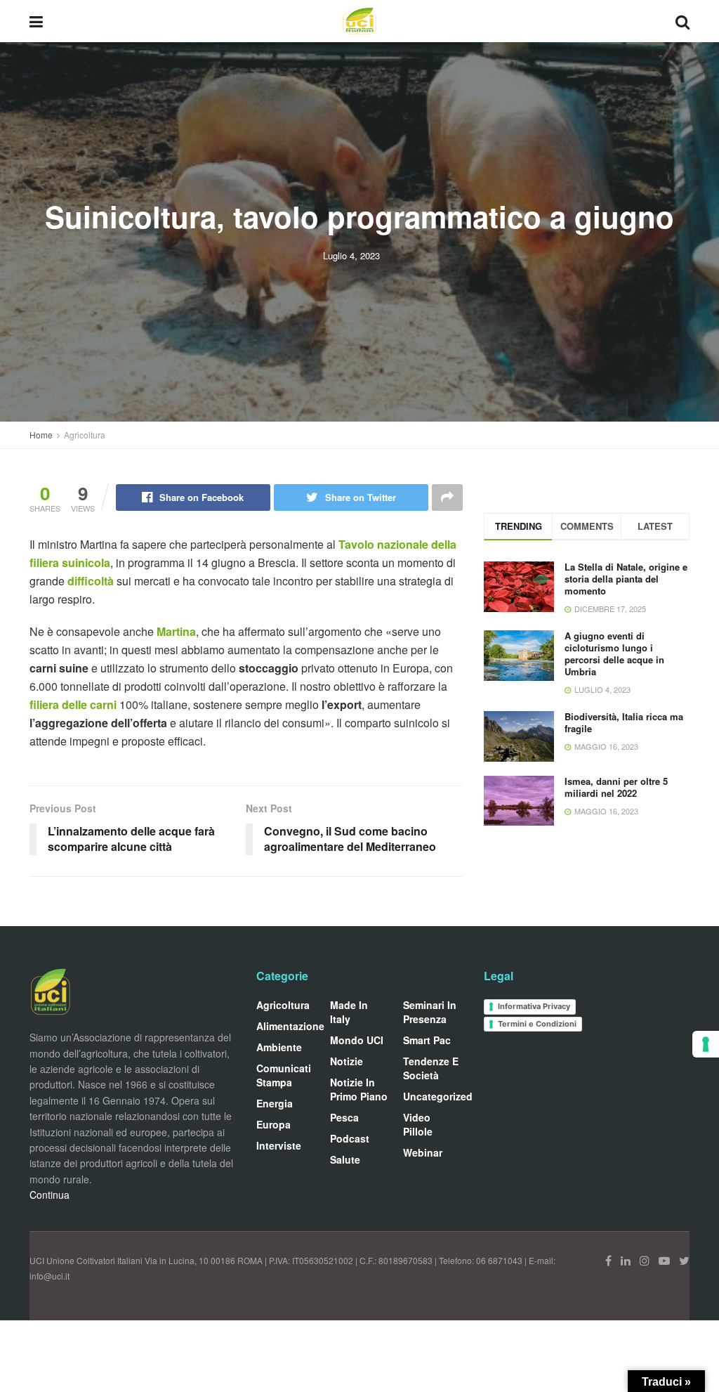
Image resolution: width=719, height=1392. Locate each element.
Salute (345, 1159)
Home (41, 435)
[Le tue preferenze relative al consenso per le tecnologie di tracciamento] (705, 1044)
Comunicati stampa (283, 1075)
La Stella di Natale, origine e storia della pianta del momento (626, 578)
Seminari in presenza (429, 1012)
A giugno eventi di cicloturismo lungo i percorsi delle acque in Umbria (614, 653)
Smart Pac (427, 1040)
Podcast (349, 1138)
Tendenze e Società (431, 1068)
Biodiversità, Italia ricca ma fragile (624, 722)
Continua (49, 1195)
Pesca (344, 1117)
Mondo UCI (356, 1040)
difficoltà (92, 581)
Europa (273, 1124)
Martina (176, 631)
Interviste (278, 1145)
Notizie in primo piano (359, 1089)
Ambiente (279, 1047)
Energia (274, 1103)
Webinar (422, 1152)
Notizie (346, 1061)
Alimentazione (290, 1026)
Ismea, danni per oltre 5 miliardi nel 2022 (616, 787)
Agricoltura (84, 435)
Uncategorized (438, 1096)
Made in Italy (349, 1012)
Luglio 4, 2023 (351, 255)
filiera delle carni (74, 704)
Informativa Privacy (534, 1006)
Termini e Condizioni (537, 1024)
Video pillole (418, 1124)
